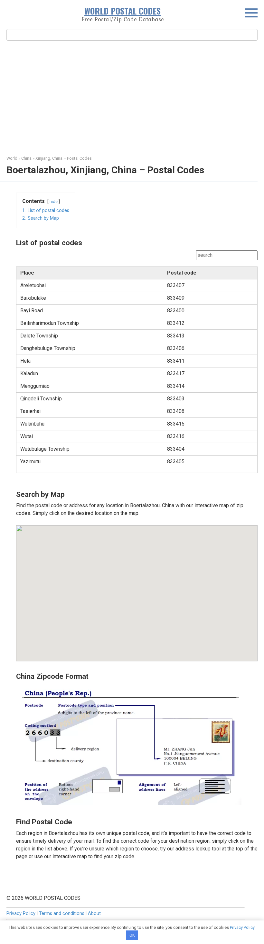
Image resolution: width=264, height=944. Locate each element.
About (94, 913)
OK (132, 935)
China (26, 158)
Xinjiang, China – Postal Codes (63, 158)
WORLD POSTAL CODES (122, 11)
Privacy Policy (20, 913)
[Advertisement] (132, 97)
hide (54, 201)
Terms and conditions (61, 913)
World (11, 158)
